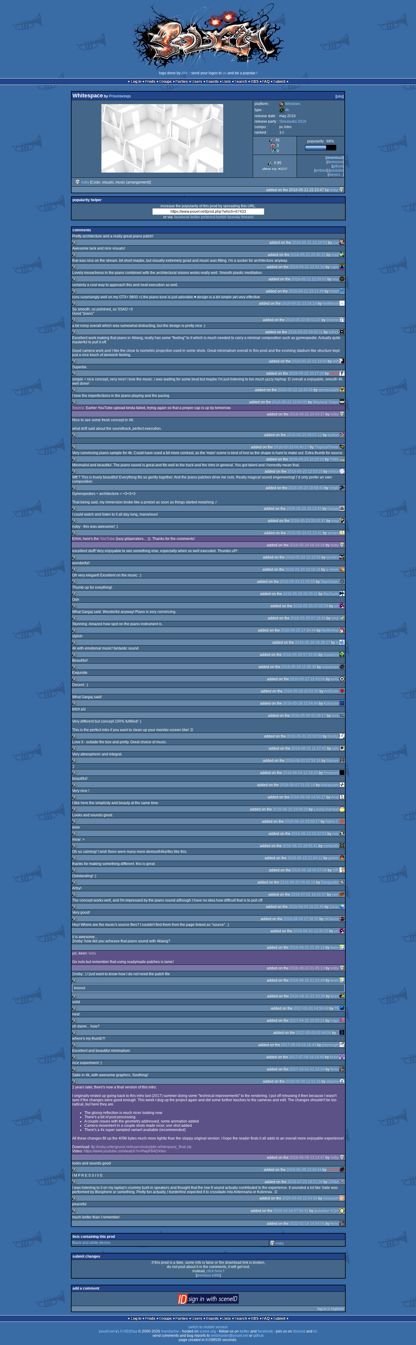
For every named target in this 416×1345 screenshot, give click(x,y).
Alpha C (332, 821)
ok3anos (331, 919)
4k (284, 110)
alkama (332, 1081)
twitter (195, 217)
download (334, 158)
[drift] (342, 361)
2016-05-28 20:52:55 (301, 691)
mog (335, 521)
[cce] (342, 242)
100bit (333, 1182)
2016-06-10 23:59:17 (302, 821)
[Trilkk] (342, 459)
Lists (226, 81)
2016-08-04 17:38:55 (301, 919)
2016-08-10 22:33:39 (307, 996)
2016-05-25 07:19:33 (308, 618)
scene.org (207, 1331)
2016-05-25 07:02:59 (310, 606)
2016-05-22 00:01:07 (303, 320)
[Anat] (342, 797)
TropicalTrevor (327, 447)
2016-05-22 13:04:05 (289, 402)
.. (338, 1033)
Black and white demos (91, 1243)
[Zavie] (342, 907)
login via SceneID (218, 1300)
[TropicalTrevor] (342, 447)
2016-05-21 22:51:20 (307, 267)
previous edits (208, 1275)
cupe (334, 267)
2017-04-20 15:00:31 (307, 1020)
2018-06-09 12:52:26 (303, 1081)
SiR (336, 870)
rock (335, 715)
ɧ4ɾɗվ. (333, 736)
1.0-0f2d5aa (127, 1331)
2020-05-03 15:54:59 (299, 1198)
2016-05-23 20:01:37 (308, 521)
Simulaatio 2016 (292, 121)
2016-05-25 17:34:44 (298, 630)
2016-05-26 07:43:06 (300, 655)
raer (335, 894)
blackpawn (330, 785)
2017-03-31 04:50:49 (311, 1008)
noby (85, 182)
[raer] (342, 894)
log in (321, 1309)
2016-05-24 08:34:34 (307, 545)
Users (197, 81)
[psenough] (342, 1045)
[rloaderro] (342, 655)
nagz (334, 1020)
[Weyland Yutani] (342, 402)
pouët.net (107, 1331)
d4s (185, 73)
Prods (150, 81)
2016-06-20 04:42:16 (297, 882)
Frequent (331, 773)
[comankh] (342, 846)
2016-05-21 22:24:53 (309, 242)
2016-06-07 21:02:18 (297, 785)
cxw (335, 834)
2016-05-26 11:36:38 (298, 667)
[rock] (342, 715)
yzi (336, 606)
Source (78, 408)
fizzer (334, 1057)
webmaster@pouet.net (229, 1335)
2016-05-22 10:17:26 (306, 373)
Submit (279, 81)
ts (337, 642)
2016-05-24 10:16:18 (302, 569)
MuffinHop (330, 630)
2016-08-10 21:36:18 (307, 947)
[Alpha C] (342, 821)
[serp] (342, 618)
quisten (332, 557)
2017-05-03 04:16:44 (298, 1045)
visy (335, 279)
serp (335, 618)
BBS (255, 81)
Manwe (332, 760)
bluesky (233, 217)
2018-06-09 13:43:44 (304, 1170)
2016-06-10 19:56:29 (290, 809)
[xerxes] (342, 533)
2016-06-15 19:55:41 (300, 846)
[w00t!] (342, 373)
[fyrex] (342, 996)
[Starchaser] (342, 582)
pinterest (208, 217)
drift (336, 361)
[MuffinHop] (342, 630)
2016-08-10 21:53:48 (307, 980)
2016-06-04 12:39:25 (300, 773)
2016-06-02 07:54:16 (303, 760)
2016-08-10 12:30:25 (310, 931)
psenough (330, 1045)
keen (334, 947)
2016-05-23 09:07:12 (304, 435)
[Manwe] (342, 760)
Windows (289, 104)
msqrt (334, 291)
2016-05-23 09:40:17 (291, 447)
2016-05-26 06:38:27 (312, 642)
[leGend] (342, 320)
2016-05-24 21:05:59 (297, 582)
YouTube (107, 539)
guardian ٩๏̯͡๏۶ (326, 1211)
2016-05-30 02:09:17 (308, 715)
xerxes (333, 533)
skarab (333, 1170)
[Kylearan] (342, 703)
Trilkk (334, 459)
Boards (212, 81)
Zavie (334, 907)
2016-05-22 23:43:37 (307, 414)
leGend (332, 320)
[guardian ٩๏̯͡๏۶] (342, 1211)
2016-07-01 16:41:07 (308, 894)
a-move (332, 569)
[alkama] (342, 1081)
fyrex (335, 996)
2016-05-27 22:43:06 (307, 679)
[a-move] (342, 569)
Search (240, 81)
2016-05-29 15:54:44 (300, 703)
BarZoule (331, 594)
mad (335, 255)
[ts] (342, 642)
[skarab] (342, 1170)
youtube (336, 170)
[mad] (342, 255)
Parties (181, 81)
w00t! (334, 373)
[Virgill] (342, 488)
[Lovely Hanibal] (342, 809)
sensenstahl (329, 390)
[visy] (342, 279)
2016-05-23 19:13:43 (304, 508)
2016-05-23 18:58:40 (305, 488)
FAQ (266, 81)
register (337, 1309)
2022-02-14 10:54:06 (307, 1223)
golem (333, 858)
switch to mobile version (208, 1327)
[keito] (342, 679)
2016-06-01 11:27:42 (308, 748)
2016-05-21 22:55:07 (308, 279)
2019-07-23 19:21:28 (305, 1182)
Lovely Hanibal (326, 809)
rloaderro (331, 655)
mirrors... (336, 175)
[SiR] (342, 870)
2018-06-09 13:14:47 (307, 1157)
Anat (335, 797)
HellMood (331, 303)
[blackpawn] (342, 785)
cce (336, 242)
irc (315, 1331)
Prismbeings (120, 96)
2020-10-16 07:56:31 (290, 1211)
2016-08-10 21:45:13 (307, 968)
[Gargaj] (342, 508)
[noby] (77, 182)
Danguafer (330, 882)
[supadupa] (342, 667)
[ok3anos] (342, 919)
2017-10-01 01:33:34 (307, 1069)
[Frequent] (342, 773)
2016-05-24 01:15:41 (304, 533)
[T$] (342, 1008)
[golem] (342, 858)
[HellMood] (342, 303)
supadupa (330, 667)
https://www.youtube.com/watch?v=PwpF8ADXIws (125, 1151)
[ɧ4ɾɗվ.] (342, 736)
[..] (342, 1033)
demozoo (335, 162)
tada (92, 953)
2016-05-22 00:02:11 (305, 332)
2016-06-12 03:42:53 (308, 834)
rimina (333, 471)
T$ (336, 1008)
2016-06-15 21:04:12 (305, 858)
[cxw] (342, 834)
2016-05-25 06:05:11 (300, 594)
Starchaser (330, 582)
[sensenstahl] (342, 390)
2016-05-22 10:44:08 (295, 390)
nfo (339, 96)
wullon (333, 435)
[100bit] (342, 1182)
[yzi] (342, 606)
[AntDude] (342, 691)
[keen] (342, 947)
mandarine (170, 1331)
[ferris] (342, 1069)
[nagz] (342, 1020)
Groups (165, 81)
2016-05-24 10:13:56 (303, 557)
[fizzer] (342, 1057)
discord (299, 1331)
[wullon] (342, 435)
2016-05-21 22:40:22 (308, 255)
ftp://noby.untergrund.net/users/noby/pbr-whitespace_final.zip (141, 1147)
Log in (136, 81)
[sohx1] (342, 332)
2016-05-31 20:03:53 (304, 736)
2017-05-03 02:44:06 (313, 1033)
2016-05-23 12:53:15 (305, 471)
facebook (181, 217)
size (335, 748)
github (338, 166)
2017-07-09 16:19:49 (306, 1057)
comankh (331, 846)
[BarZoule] (342, 594)
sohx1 (334, 332)
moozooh (331, 1198)
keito (335, 679)
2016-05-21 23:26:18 (299, 303)
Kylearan (331, 703)
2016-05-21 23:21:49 (306, 291)
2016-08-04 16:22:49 (306, 907)
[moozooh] (342, 1198)
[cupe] (342, 267)
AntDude (331, 691)
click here (214, 1271)
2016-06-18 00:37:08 (309, 870)
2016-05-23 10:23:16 (306, 459)
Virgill (334, 488)
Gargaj (333, 508)
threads (247, 217)
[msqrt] (342, 291)
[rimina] (342, 471)
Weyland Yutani (326, 402)
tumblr (221, 217)
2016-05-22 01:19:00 (309, 361)
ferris (334, 1069)
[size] (342, 748)
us (225, 73)
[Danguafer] (342, 882)
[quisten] (342, 557)
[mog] (342, 521)
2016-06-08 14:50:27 (308, 797)
